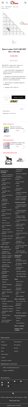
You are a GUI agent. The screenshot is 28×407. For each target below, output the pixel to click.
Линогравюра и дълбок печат (5, 243)
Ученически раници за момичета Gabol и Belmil (20, 206)
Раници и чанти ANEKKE (19, 329)
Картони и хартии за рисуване (7, 232)
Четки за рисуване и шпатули (7, 195)
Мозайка (4, 287)
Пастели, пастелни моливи (6, 210)
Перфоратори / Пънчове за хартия (6, 252)
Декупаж (4, 268)
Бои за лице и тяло (21, 301)
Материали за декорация (5, 272)
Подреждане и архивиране (19, 268)
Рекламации (4, 345)
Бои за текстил (6, 222)
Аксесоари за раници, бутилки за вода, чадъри (21, 247)
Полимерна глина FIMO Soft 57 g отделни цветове (17, 143)
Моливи (4, 207)
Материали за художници (4, 171)
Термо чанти (19, 230)
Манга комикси (20, 296)
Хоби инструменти (7, 284)
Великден (18, 318)
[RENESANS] (8, 160)
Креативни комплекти (18, 304)
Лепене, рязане (15, 6)
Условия (3, 357)
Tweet (21, 109)
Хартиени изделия (21, 271)
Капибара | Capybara (21, 313)
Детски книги (19, 281)
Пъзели (18, 310)
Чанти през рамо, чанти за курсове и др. (21, 251)
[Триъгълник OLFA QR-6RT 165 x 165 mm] (14, 36)
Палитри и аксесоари (7, 236)
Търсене (16, 351)
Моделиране (5, 279)
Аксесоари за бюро (21, 273)
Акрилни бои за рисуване (5, 183)
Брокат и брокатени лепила (6, 292)
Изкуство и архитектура (18, 284)
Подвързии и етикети (7, 306)
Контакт (16, 348)
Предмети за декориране (5, 276)
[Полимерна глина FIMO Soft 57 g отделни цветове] (6, 145)
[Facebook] (3, 374)
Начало (2, 6)
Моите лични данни (14, 400)
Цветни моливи (6, 315)
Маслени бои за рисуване (5, 187)
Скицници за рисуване (5, 204)
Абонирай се (7, 135)
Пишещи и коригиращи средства (20, 260)
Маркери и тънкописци (4, 200)
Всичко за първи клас (7, 301)
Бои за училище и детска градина (6, 321)
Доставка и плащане (6, 360)
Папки (17, 185)
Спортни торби (20, 228)
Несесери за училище (7, 308)
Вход (2, 351)
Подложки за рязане (4, 8)
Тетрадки (4, 303)
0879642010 (11, 370)
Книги (16, 279)
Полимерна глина (6, 249)
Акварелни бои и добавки (6, 179)
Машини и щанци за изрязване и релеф (7, 256)
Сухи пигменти (6, 217)
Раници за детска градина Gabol (20, 225)
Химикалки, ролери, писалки (7, 312)
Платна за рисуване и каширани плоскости (7, 175)
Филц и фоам (5, 296)
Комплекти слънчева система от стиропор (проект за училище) (21, 198)
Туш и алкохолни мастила (6, 214)
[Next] (23, 131)
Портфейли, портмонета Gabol (19, 242)
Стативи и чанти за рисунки (6, 239)
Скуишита (18, 308)
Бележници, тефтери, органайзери (21, 264)
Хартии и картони (7, 262)
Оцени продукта (6, 111)
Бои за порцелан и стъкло (6, 226)
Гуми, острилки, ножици (20, 182)
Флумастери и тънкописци (19, 170)
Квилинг (4, 282)
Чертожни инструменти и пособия (19, 178)
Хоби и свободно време (20, 293)
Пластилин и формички (19, 189)
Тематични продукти (20, 315)
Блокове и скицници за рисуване (21, 193)
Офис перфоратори (21, 276)
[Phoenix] (19, 160)
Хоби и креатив (8, 6)
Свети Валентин (20, 323)
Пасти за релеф (6, 229)
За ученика (4, 298)
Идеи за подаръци (19, 325)
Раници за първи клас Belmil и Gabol (20, 216)
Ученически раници (20, 202)
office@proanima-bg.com (13, 367)
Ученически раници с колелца (21, 220)
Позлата (4, 220)
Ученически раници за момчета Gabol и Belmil (20, 212)
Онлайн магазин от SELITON (14, 405)
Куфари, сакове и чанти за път (20, 238)
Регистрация (17, 345)
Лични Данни (4, 354)
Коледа (18, 320)
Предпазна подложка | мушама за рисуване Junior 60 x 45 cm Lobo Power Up (17, 127)
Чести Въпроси (18, 341)
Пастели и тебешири (21, 173)
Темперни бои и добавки (5, 191)
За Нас (2, 348)
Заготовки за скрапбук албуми (5, 265)
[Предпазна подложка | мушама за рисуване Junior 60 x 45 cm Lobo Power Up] (6, 129)
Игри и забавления (20, 299)
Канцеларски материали (18, 256)
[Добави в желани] (25, 93)
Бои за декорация (6, 289)
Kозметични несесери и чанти (21, 234)
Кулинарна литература (18, 289)
